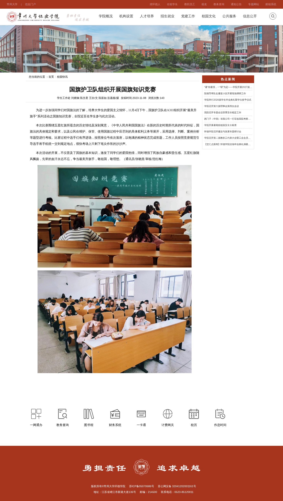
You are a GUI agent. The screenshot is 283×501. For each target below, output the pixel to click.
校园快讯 (62, 76)
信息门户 (30, 4)
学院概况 (106, 16)
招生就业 (167, 16)
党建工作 (188, 16)
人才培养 (147, 16)
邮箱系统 (270, 4)
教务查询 (219, 4)
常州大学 (12, 4)
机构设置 (126, 16)
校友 (204, 4)
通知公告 (236, 4)
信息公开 (250, 16)
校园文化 (209, 16)
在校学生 (172, 4)
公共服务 (229, 16)
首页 (51, 76)
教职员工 (189, 4)
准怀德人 (155, 4)
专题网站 (253, 4)
